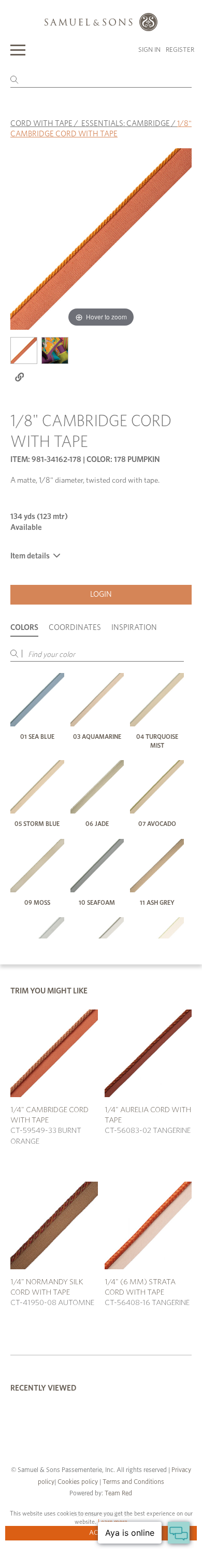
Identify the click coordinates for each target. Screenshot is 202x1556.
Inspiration (134, 628)
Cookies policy (77, 1482)
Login (101, 594)
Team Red (118, 1493)
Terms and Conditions (132, 1482)
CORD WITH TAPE (41, 124)
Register (180, 50)
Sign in (149, 50)
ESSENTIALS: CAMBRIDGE (125, 124)
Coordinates (75, 628)
